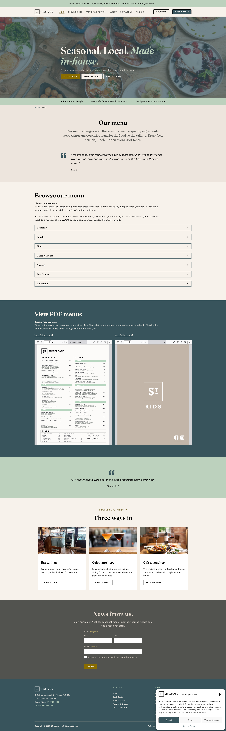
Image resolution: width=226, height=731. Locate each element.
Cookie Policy (189, 726)
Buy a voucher (113, 77)
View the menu (91, 77)
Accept (169, 720)
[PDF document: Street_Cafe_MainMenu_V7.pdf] (73, 392)
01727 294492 (53, 702)
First (86, 635)
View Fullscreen (42, 335)
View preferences (211, 720)
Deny (190, 720)
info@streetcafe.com (44, 705)
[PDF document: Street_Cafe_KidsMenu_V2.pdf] (153, 392)
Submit (90, 666)
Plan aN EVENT (102, 582)
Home (37, 107)
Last (116, 635)
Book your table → (147, 3)
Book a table (70, 77)
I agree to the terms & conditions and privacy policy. (112, 657)
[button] (220, 694)
